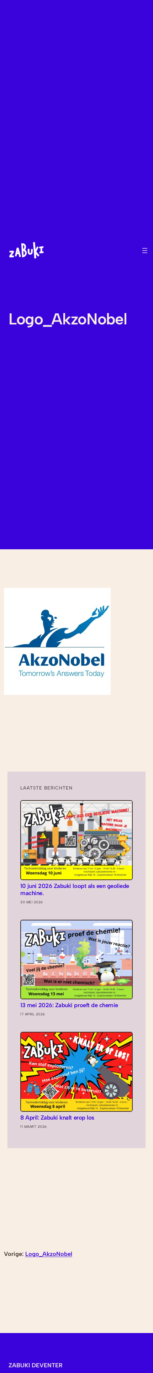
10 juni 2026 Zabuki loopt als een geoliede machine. (74, 890)
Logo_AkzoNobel (48, 1253)
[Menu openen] (145, 250)
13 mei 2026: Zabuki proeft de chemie (69, 1005)
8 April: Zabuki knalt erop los (57, 1117)
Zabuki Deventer (36, 1365)
